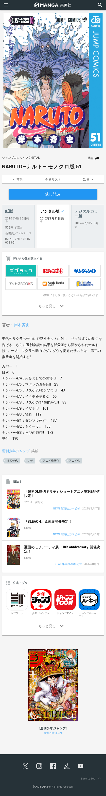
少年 (30, 460)
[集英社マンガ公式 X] (25, 766)
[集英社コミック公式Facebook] (53, 766)
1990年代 (12, 460)
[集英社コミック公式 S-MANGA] (53, 5)
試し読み (53, 194)
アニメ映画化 (51, 460)
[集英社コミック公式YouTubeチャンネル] (81, 766)
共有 (91, 158)
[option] (53, 80)
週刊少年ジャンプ (16, 451)
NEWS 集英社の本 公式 (66, 508)
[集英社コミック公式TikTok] (67, 766)
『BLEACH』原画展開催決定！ (48, 521)
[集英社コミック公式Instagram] (39, 766)
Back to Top (91, 778)
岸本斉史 (22, 325)
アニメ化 (74, 460)
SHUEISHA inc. (43, 786)
